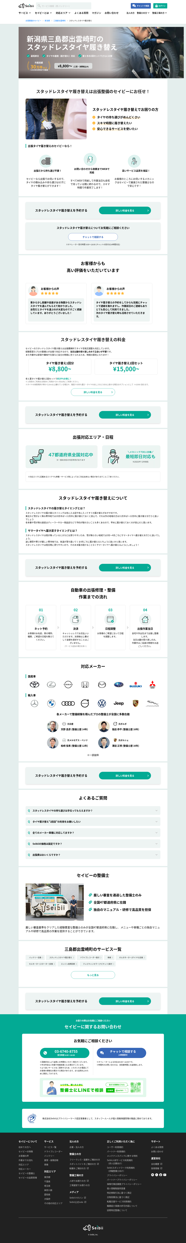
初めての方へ (25, 1147)
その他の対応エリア (53, 1203)
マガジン (96, 13)
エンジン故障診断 (68, 964)
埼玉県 (47, 1185)
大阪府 (47, 1198)
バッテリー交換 (35, 957)
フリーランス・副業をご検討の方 (84, 1159)
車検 (109, 957)
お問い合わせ (112, 13)
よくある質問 (81, 13)
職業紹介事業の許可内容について (122, 1205)
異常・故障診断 (51, 1160)
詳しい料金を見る (125, 210)
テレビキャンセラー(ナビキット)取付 (97, 964)
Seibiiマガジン (76, 1197)
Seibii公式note (76, 1202)
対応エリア (24, 1164)
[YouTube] (164, 1175)
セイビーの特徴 (26, 1151)
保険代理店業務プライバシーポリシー (124, 1184)
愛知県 (47, 1194)
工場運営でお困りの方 (79, 1185)
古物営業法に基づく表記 (118, 1197)
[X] (156, 1175)
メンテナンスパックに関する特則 (122, 1155)
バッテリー (49, 1155)
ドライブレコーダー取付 (89, 957)
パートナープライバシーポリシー (122, 1179)
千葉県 (47, 1181)
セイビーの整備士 (27, 1173)
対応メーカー (25, 1168)
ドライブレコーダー (53, 1151)
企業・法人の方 (76, 1147)
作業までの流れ (26, 1160)
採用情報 (155, 1168)
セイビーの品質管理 (28, 1177)
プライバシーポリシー (117, 1175)
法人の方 (130, 12)
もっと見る (93, 975)
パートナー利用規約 (116, 1151)
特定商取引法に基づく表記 (119, 1192)
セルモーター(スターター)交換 (41, 964)
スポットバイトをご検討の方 (82, 1163)
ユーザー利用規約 (115, 1147)
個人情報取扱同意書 (116, 1188)
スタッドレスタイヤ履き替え (60, 957)
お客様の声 (24, 1155)
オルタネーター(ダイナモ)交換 (131, 957)
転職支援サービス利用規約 (119, 1201)
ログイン (162, 6)
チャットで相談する (93, 237)
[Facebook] (160, 1175)
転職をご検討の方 (77, 1168)
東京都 (47, 1177)
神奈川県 (48, 1190)
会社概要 (155, 1163)
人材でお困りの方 (77, 1180)
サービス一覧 (50, 1147)
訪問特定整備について (117, 1210)
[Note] (152, 1175)
